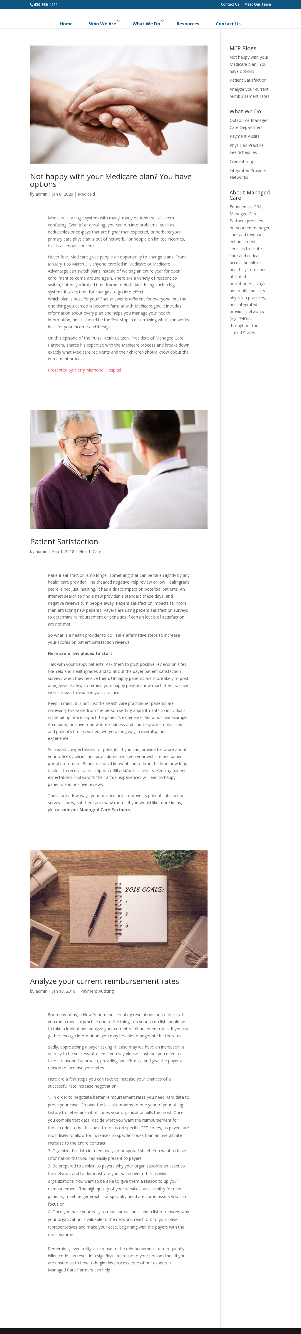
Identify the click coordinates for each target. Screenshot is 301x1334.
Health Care (90, 551)
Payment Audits (245, 136)
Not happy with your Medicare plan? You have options (111, 180)
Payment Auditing (97, 991)
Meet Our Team (258, 5)
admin (41, 194)
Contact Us (230, 5)
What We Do (146, 23)
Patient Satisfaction (64, 541)
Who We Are (102, 23)
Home (66, 23)
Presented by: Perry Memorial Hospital (84, 370)
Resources (188, 23)
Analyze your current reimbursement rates (104, 981)
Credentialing (242, 161)
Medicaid (86, 194)
